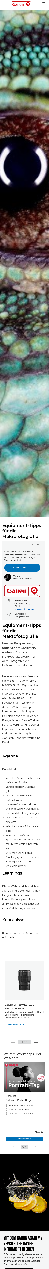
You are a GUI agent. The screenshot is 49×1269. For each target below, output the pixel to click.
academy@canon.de (24, 609)
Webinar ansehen (22, 568)
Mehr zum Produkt (16, 1024)
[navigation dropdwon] (43, 3)
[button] (13, 1042)
